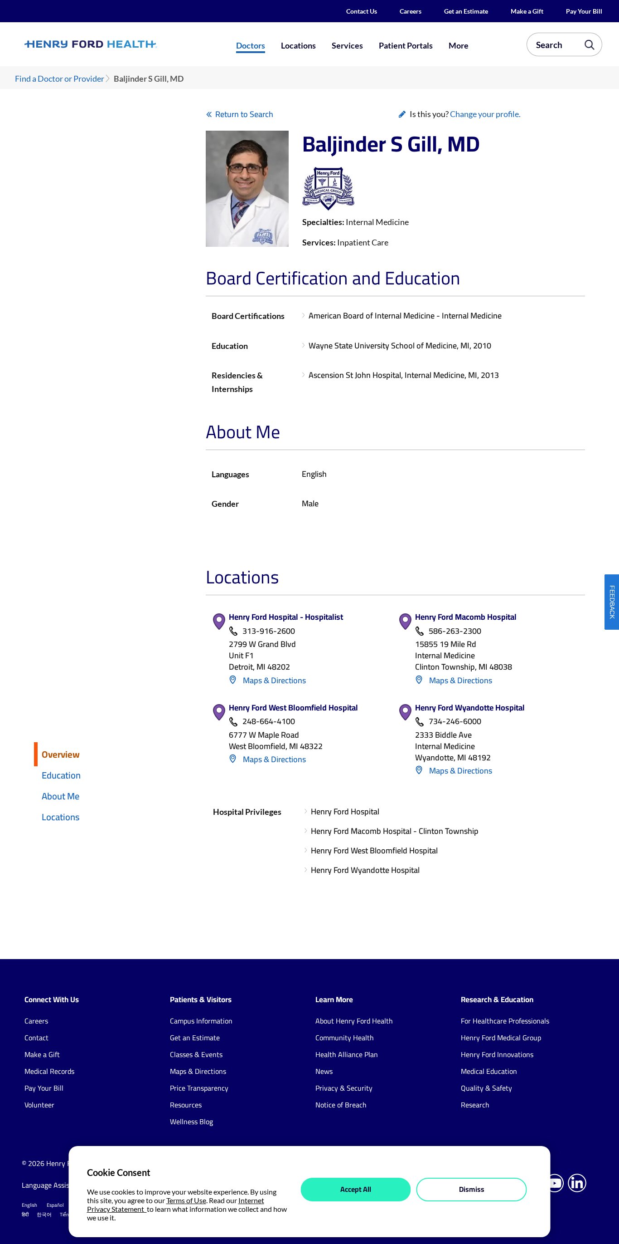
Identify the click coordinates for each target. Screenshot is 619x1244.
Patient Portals (406, 45)
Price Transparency (199, 1088)
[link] (119, 44)
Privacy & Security (343, 1088)
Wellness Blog (191, 1121)
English (29, 1205)
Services (347, 45)
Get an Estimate (466, 11)
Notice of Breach (341, 1105)
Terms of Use (186, 1200)
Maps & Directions (273, 680)
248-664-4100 (268, 721)
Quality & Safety (486, 1088)
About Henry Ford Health (354, 1021)
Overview (61, 754)
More (459, 45)
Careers (410, 11)
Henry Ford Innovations (497, 1054)
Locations (298, 45)
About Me (60, 796)
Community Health (344, 1037)
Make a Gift (527, 11)
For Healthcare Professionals (505, 1021)
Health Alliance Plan (346, 1054)
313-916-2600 (268, 631)
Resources (186, 1105)
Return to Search (244, 114)
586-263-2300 (455, 631)
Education (61, 775)
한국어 (44, 1214)
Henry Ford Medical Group (501, 1037)
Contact (36, 1037)
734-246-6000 (455, 721)
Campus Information (201, 1021)
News (324, 1071)
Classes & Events (196, 1054)
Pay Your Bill (584, 11)
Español (55, 1205)
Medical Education (489, 1071)
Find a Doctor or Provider (59, 78)
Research (475, 1105)
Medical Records (49, 1071)
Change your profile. (485, 114)
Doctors (250, 45)
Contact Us (361, 11)
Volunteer (39, 1105)
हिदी (25, 1214)
